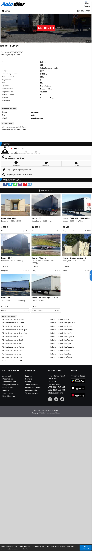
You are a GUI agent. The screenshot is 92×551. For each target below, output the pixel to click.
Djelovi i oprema (8, 396)
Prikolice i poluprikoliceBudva (12, 326)
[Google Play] (78, 381)
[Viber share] (20, 184)
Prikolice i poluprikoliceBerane (13, 322)
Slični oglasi (47, 190)
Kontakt (28, 378)
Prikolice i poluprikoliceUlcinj (60, 354)
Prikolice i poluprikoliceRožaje (12, 350)
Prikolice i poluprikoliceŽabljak (13, 361)
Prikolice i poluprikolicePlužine (13, 347)
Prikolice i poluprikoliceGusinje (61, 329)
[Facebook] (50, 399)
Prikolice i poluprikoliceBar (60, 319)
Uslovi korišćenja (31, 384)
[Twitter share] (10, 184)
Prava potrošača (31, 390)
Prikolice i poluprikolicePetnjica (61, 340)
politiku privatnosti (20, 549)
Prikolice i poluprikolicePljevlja (61, 343)
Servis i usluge (8, 393)
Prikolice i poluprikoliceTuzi (11, 354)
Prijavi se (28, 375)
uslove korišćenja (6, 549)
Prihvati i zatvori (85, 547)
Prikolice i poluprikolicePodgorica (62, 347)
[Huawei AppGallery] (78, 395)
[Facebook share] (5, 184)
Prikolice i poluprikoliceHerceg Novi (14, 333)
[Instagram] (56, 399)
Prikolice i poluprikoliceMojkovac (62, 336)
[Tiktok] (62, 399)
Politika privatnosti (32, 387)
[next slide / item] (90, 28)
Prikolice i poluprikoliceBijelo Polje (62, 322)
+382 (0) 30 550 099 (56, 389)
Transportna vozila (9, 381)
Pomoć (28, 381)
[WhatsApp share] (15, 184)
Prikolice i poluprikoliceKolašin (61, 333)
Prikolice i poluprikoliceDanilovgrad (14, 329)
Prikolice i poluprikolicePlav (12, 343)
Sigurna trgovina (31, 393)
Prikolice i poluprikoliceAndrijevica (14, 319)
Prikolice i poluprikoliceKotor (12, 336)
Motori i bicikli (7, 378)
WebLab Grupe (53, 410)
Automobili (6, 375)
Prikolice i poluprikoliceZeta (12, 357)
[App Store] (78, 388)
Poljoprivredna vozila (10, 384)
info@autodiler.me (55, 392)
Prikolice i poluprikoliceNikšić (12, 340)
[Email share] (25, 184)
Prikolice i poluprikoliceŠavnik (61, 357)
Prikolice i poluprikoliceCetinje (61, 326)
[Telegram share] (29, 184)
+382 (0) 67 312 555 (56, 387)
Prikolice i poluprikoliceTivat (60, 350)
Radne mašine (8, 387)
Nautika (5, 390)
